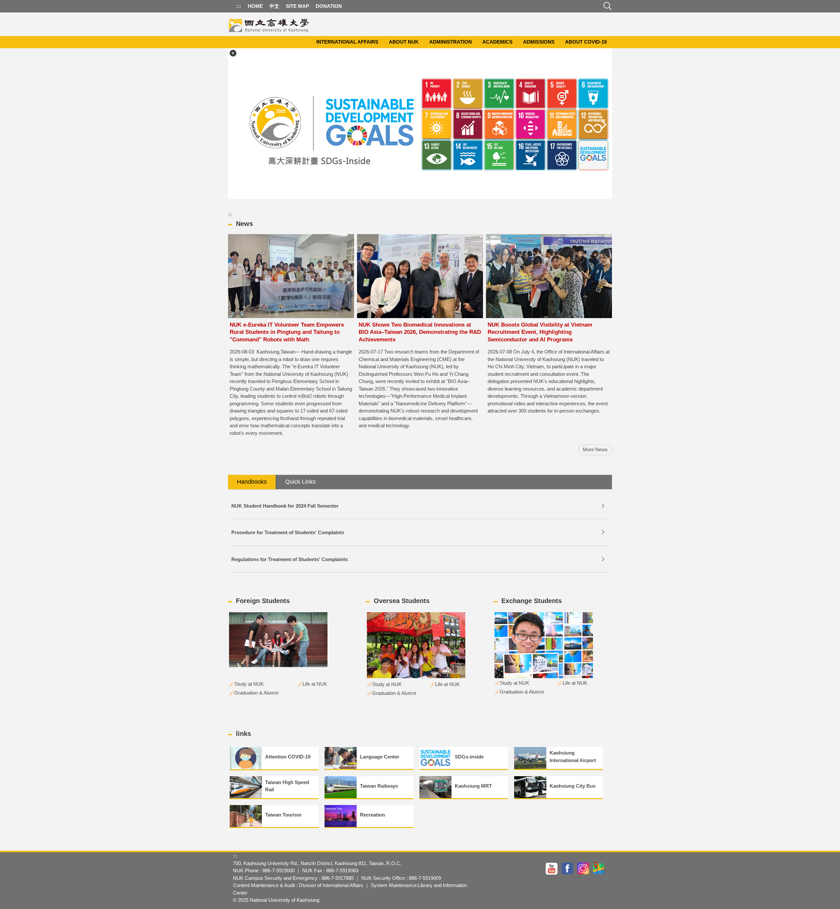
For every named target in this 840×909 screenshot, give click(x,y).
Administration (450, 42)
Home (255, 6)
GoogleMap (599, 868)
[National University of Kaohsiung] (269, 24)
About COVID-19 (586, 42)
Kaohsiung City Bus (573, 786)
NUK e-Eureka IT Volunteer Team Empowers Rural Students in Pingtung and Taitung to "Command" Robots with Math (287, 332)
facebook (567, 868)
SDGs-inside (469, 756)
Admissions (539, 42)
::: (238, 6)
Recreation (372, 815)
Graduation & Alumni (256, 693)
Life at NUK (315, 684)
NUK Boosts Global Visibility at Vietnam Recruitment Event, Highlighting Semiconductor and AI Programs (540, 332)
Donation (329, 6)
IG (583, 868)
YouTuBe (552, 868)
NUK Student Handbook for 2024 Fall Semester (285, 506)
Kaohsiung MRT (473, 786)
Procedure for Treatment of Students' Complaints (287, 532)
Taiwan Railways (379, 786)
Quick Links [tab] (300, 481)
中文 (274, 6)
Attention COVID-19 (287, 756)
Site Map (297, 6)
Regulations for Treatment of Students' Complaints (289, 559)
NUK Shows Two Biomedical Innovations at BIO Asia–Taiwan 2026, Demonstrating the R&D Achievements (420, 332)
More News (595, 449)
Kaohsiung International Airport (573, 756)
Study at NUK (249, 684)
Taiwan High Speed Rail (287, 786)
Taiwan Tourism (283, 815)
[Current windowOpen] (420, 124)
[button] (233, 53)
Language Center (379, 756)
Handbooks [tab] (252, 481)
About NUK (404, 42)
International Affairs (347, 42)
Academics (497, 42)
